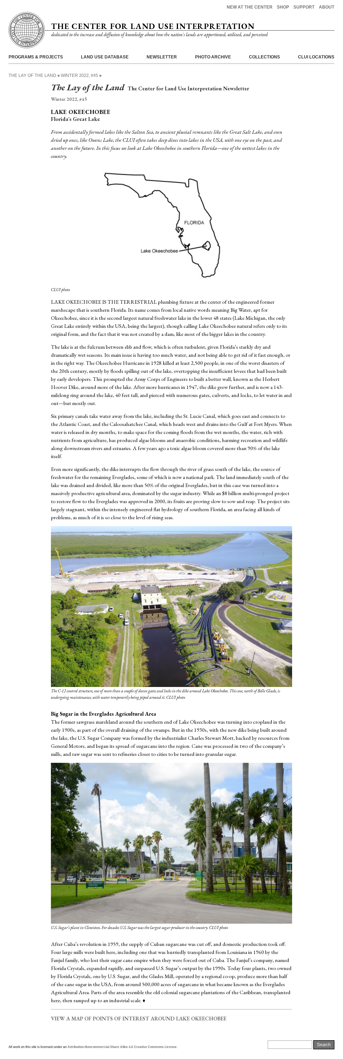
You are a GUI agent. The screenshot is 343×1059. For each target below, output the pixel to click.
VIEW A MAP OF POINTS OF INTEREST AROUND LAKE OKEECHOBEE (138, 1018)
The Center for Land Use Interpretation (153, 26)
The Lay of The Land (32, 75)
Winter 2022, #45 (79, 75)
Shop (283, 7)
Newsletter (162, 57)
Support (304, 7)
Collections (264, 57)
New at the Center (250, 7)
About (326, 7)
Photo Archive (213, 57)
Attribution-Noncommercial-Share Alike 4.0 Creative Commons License (122, 1047)
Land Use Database (105, 57)
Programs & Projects (36, 57)
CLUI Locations (316, 57)
